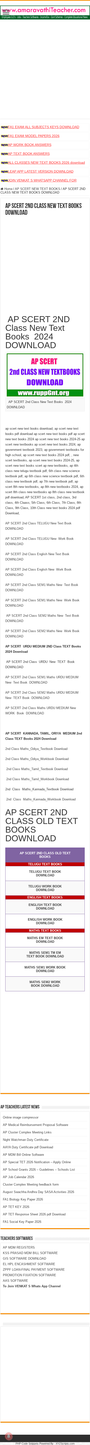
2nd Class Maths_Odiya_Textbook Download (36, 749)
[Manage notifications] (8, 1436)
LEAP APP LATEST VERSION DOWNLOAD (40, 171)
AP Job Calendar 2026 (18, 1177)
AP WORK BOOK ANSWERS (29, 145)
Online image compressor (20, 1117)
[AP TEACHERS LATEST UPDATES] (45, 11)
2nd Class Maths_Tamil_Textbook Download (36, 769)
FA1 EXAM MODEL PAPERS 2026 (34, 136)
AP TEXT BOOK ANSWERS (29, 154)
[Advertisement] (45, 74)
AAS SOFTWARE (15, 1280)
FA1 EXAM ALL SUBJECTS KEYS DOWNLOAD (43, 127)
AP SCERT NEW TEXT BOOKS (37, 189)
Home (7, 189)
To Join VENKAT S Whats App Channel (32, 1286)
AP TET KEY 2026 (16, 1207)
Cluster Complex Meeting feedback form (31, 1184)
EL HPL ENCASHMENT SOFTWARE (29, 1264)
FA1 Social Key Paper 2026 (22, 1222)
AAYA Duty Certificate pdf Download (28, 1147)
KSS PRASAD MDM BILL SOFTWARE (30, 1253)
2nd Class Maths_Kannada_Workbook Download (41, 799)
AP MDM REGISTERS (19, 1247)
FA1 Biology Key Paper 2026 (23, 1199)
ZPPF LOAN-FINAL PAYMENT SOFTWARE (34, 1269)
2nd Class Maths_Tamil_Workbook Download (37, 779)
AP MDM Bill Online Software (23, 1154)
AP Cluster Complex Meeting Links (27, 1132)
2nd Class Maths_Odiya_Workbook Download (37, 759)
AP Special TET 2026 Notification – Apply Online (37, 1162)
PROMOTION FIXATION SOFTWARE (29, 1275)
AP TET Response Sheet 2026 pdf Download (34, 1214)
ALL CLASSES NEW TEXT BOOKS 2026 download (46, 162)
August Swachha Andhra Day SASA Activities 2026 (38, 1192)
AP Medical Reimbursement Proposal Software (35, 1125)
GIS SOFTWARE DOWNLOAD (24, 1258)
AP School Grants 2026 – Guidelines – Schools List (39, 1169)
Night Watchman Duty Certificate (25, 1140)
